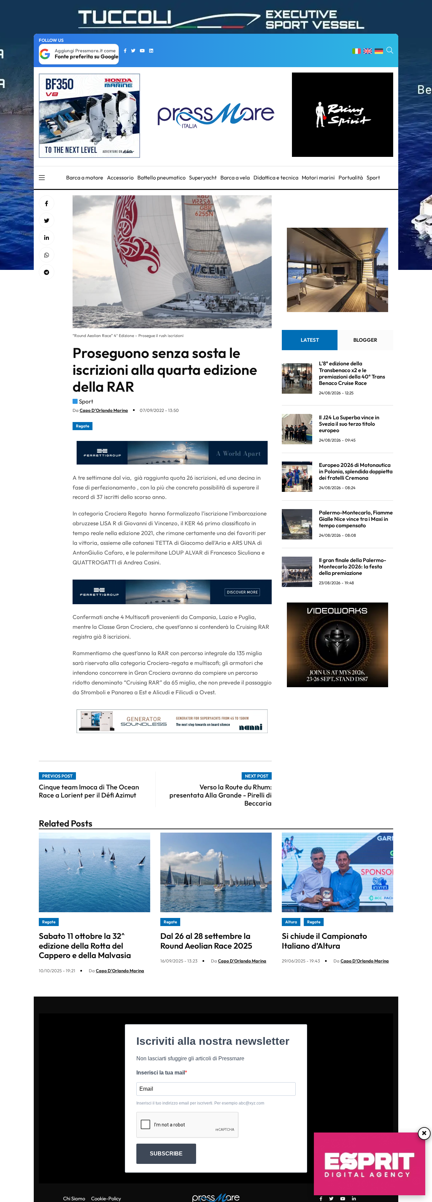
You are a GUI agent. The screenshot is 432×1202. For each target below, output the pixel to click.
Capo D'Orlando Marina (104, 410)
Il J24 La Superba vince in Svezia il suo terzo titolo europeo (349, 424)
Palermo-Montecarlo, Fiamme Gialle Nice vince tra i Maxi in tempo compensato (356, 519)
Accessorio (120, 177)
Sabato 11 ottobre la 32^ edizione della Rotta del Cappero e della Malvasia (85, 945)
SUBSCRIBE (166, 1153)
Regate (82, 425)
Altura (291, 921)
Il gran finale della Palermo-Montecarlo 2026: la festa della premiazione (352, 566)
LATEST (310, 340)
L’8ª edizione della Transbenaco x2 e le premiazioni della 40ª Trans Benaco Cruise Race (352, 373)
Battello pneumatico (161, 177)
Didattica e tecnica (275, 177)
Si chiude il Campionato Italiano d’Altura (324, 941)
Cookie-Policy (106, 1198)
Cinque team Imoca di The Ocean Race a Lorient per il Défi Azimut (89, 791)
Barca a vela (235, 177)
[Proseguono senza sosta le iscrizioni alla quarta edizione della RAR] (46, 238)
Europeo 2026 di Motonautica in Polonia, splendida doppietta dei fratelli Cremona (356, 471)
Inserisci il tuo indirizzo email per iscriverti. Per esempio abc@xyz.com (200, 1103)
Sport (373, 177)
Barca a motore (84, 177)
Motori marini (318, 177)
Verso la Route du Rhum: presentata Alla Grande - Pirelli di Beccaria (220, 795)
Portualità (351, 177)
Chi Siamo (74, 1198)
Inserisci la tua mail (160, 1072)
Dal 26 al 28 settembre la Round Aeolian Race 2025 (206, 941)
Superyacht (203, 177)
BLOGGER (365, 340)
